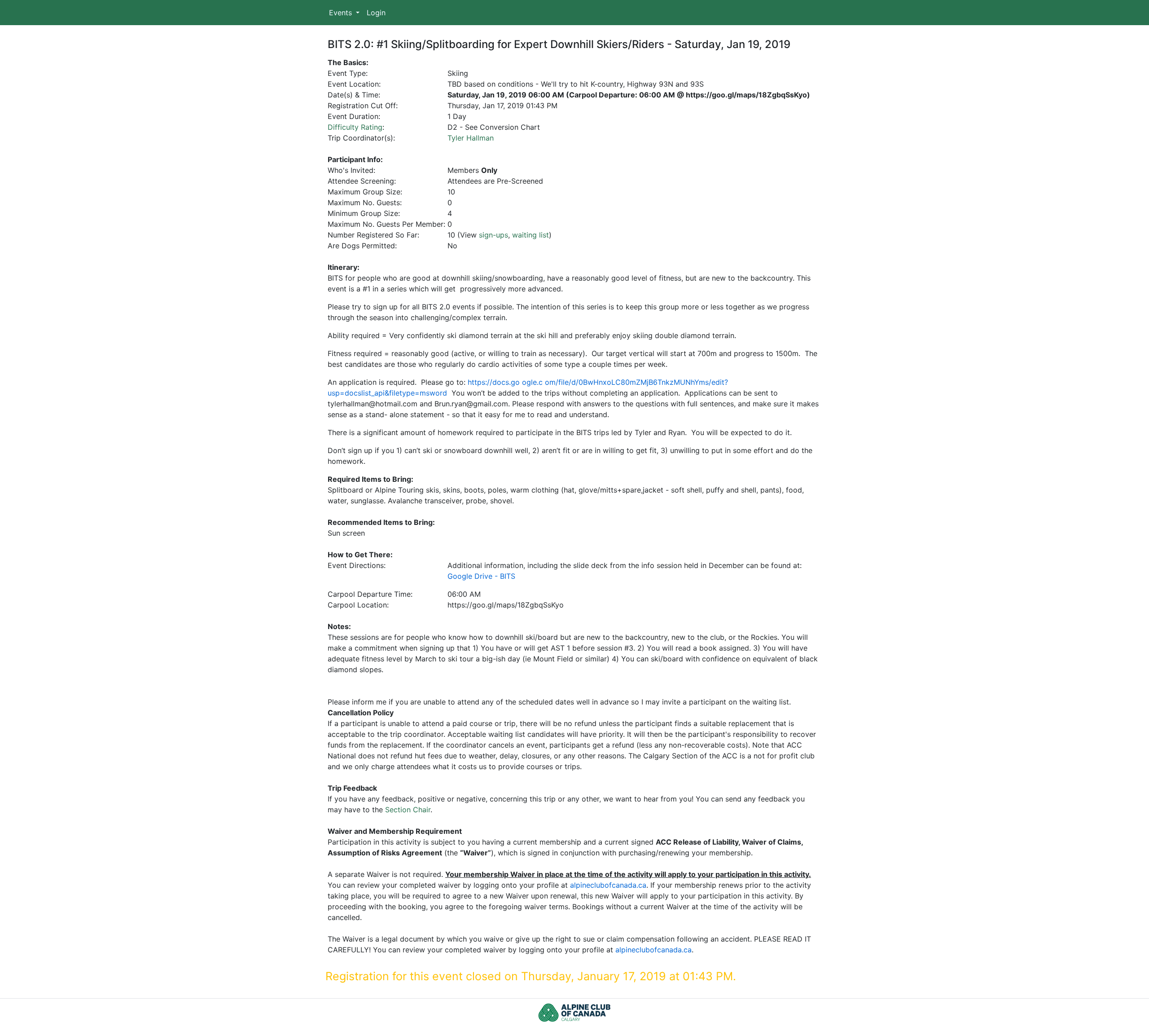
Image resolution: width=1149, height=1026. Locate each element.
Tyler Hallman (470, 137)
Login (376, 12)
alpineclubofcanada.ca (608, 885)
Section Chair (407, 809)
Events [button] (341, 12)
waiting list (530, 234)
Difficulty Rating (355, 127)
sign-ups (493, 234)
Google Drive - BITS (481, 576)
